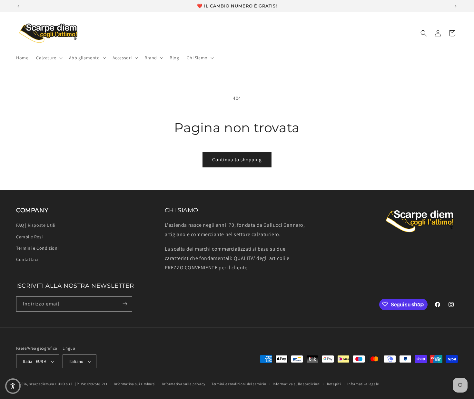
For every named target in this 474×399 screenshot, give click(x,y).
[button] (48, 58)
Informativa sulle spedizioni (297, 384)
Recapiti (334, 384)
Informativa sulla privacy (183, 384)
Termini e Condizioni (37, 248)
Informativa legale (363, 384)
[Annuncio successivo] (456, 6)
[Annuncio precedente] (18, 6)
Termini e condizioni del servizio (239, 384)
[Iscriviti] (125, 303)
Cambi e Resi (29, 237)
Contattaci (27, 259)
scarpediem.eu (41, 384)
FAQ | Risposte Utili (35, 225)
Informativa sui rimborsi (135, 384)
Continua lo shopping (237, 159)
